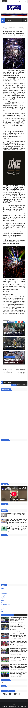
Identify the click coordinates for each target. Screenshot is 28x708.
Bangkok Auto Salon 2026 (9, 357)
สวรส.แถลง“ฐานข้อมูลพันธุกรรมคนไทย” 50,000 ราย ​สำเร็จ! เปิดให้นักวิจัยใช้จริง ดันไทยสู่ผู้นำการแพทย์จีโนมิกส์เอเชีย (18, 666)
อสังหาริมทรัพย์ (4, 593)
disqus (19, 384)
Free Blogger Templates (20, 706)
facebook (24, 384)
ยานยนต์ (3, 595)
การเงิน (2, 600)
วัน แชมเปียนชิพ (12, 27)
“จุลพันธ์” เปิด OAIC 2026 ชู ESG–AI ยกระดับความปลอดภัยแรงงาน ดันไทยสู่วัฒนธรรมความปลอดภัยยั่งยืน (18, 673)
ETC (2, 682)
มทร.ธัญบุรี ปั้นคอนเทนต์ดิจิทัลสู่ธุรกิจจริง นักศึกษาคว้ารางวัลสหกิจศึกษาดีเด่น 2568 (16, 514)
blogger (14, 384)
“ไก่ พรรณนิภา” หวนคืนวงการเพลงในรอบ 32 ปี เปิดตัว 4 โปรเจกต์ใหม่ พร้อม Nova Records (18, 642)
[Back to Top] (14, 704)
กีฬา (7, 27)
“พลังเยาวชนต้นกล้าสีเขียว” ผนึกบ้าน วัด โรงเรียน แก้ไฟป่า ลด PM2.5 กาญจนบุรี (18, 658)
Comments (21, 615)
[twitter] (23, 1)
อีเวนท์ (2, 592)
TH (16, 27)
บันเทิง (2, 599)
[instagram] (25, 1)
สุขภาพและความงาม (5, 604)
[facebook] (21, 1)
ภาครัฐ (2, 608)
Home (4, 27)
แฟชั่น (2, 606)
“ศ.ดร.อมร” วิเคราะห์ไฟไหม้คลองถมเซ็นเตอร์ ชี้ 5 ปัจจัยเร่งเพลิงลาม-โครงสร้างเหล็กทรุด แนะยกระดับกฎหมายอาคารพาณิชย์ (14, 346)
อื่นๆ (2, 609)
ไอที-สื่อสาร (3, 597)
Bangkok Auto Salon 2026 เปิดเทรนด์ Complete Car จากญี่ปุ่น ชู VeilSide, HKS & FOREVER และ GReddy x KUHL (13, 360)
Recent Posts (7, 615)
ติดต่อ (2, 611)
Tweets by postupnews (7, 507)
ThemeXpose (11, 706)
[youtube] (19, 1)
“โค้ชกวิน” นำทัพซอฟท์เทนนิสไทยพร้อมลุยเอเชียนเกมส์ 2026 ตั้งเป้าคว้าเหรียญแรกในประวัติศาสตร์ (14, 332)
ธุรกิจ (2, 590)
